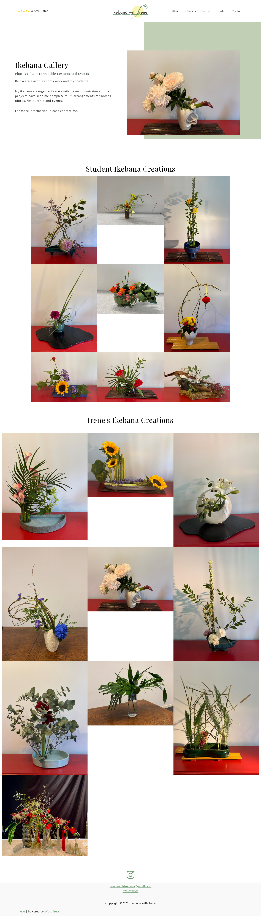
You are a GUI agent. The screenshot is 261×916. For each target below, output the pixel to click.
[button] (226, 11)
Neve (21, 911)
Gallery (206, 11)
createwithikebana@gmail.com (130, 886)
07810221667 (130, 891)
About (176, 11)
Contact (237, 11)
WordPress (52, 911)
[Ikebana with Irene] (130, 11)
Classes (190, 11)
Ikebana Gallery (41, 65)
